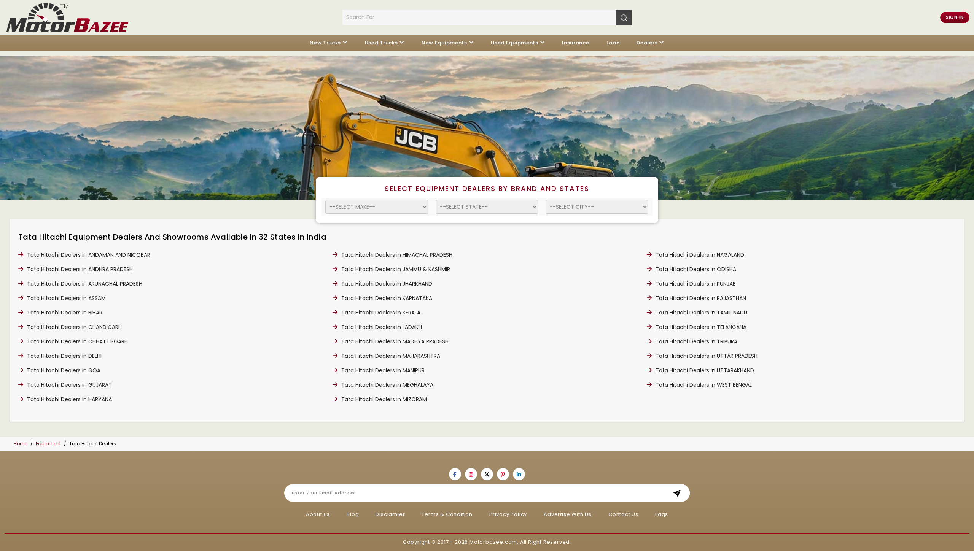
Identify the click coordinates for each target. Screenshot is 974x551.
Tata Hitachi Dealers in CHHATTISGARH (77, 341)
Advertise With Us (568, 514)
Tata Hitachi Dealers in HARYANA (69, 399)
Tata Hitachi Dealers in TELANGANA (701, 327)
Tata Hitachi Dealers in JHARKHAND (386, 283)
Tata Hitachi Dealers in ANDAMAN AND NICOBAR (88, 255)
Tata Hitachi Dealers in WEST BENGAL (704, 385)
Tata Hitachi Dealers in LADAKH (381, 327)
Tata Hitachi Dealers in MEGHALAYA (387, 385)
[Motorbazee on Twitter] (487, 474)
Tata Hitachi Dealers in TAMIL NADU (701, 312)
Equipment (48, 443)
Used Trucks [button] (381, 42)
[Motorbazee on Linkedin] (519, 474)
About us (318, 514)
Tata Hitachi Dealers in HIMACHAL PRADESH (396, 255)
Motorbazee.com (493, 542)
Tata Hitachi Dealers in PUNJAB (696, 283)
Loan (613, 42)
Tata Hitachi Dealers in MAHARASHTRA (390, 356)
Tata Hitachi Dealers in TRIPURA (696, 341)
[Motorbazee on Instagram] (471, 474)
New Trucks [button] (325, 42)
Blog (353, 514)
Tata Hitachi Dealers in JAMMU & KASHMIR (395, 269)
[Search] (624, 17)
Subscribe (679, 493)
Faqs (661, 514)
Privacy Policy (508, 514)
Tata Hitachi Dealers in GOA (63, 370)
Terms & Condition (447, 514)
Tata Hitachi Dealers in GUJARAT (69, 385)
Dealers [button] (647, 42)
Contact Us (623, 514)
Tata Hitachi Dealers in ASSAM (66, 298)
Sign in (955, 17)
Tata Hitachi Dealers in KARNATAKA (386, 298)
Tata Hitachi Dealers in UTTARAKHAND (705, 370)
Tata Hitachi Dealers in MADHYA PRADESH (395, 341)
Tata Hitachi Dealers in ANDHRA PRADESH (80, 269)
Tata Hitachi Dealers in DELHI (64, 356)
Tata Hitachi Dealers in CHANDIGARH (74, 327)
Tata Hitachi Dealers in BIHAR (64, 312)
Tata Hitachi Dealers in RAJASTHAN (701, 298)
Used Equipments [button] (514, 42)
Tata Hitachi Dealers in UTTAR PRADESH (707, 356)
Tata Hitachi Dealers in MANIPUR (383, 370)
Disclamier (390, 514)
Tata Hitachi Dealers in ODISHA (696, 269)
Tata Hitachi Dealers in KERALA (380, 312)
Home (20, 443)
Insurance (575, 42)
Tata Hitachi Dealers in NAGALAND (700, 255)
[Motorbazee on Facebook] (455, 474)
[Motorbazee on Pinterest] (503, 474)
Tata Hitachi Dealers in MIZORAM (384, 399)
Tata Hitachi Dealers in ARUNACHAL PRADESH (84, 283)
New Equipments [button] (444, 42)
